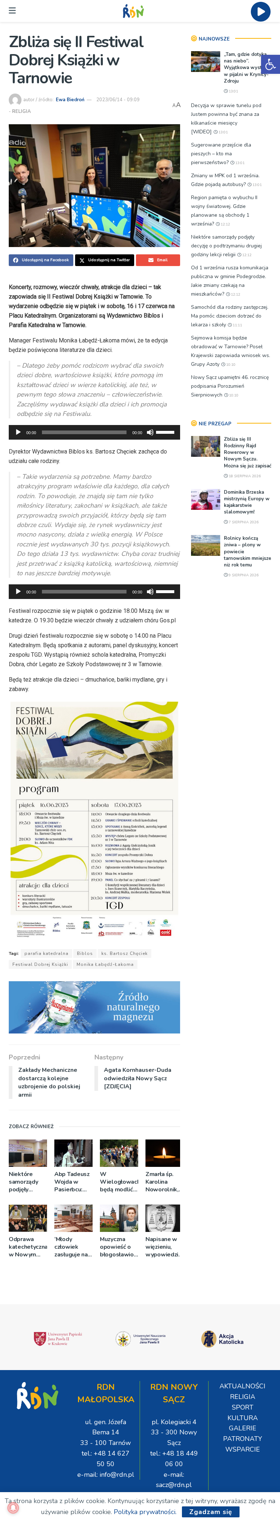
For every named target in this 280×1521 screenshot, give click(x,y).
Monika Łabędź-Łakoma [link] (105, 964)
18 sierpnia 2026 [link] (244, 476)
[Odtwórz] (18, 432)
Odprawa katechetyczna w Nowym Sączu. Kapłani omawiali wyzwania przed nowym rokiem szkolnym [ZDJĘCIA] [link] (28, 1247)
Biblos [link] (85, 953)
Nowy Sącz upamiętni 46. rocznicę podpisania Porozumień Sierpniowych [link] (230, 386)
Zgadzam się (210, 1511)
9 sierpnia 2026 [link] (243, 575)
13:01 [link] (233, 91)
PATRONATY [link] (242, 1438)
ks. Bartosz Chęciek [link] (124, 953)
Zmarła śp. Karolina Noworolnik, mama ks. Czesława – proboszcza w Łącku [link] (164, 1182)
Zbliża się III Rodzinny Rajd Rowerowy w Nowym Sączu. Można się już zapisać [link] (247, 452)
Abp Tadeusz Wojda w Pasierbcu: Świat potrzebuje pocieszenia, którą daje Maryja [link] (72, 1182)
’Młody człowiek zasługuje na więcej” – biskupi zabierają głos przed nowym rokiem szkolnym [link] (73, 1247)
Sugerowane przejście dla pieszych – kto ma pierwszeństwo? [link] (221, 153)
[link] (270, 64)
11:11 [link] (237, 325)
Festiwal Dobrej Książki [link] (40, 964)
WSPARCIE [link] (242, 1449)
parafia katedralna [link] (46, 953)
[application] (94, 432)
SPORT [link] (242, 1407)
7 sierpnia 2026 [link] (243, 522)
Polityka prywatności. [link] (145, 1511)
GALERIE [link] (242, 1428)
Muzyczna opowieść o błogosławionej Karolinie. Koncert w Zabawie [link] (119, 1247)
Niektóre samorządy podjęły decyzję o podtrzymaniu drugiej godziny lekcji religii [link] (27, 1182)
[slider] (166, 431)
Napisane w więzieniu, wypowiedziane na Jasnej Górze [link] (164, 1247)
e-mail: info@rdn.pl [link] (105, 1474)
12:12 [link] (224, 224)
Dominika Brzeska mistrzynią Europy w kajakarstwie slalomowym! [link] (246, 502)
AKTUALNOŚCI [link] (242, 1386)
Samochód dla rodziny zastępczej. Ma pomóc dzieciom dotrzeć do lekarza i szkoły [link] (229, 316)
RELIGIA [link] (21, 111)
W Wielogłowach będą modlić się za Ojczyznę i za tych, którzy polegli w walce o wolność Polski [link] (119, 1182)
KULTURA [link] (243, 1418)
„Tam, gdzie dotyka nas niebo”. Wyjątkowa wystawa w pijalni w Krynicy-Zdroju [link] (247, 67)
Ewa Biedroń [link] (70, 99)
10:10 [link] (230, 364)
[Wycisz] (150, 432)
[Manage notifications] (13, 1508)
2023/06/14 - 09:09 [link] (118, 99)
